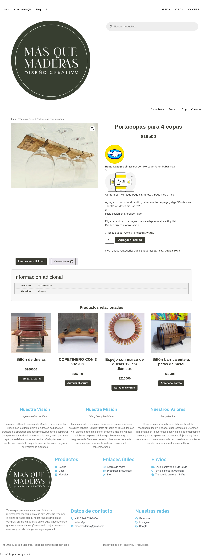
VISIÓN (179, 9)
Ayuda (149, 232)
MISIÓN (166, 9)
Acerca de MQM (22, 9)
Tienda (172, 109)
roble (177, 250)
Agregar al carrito (130, 240)
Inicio (6, 9)
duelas (169, 250)
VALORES (193, 9)
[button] (92, 128)
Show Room (157, 109)
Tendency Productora (135, 544)
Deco (31, 119)
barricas (158, 250)
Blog (38, 9)
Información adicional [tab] (31, 261)
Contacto (196, 109)
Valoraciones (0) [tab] (63, 261)
